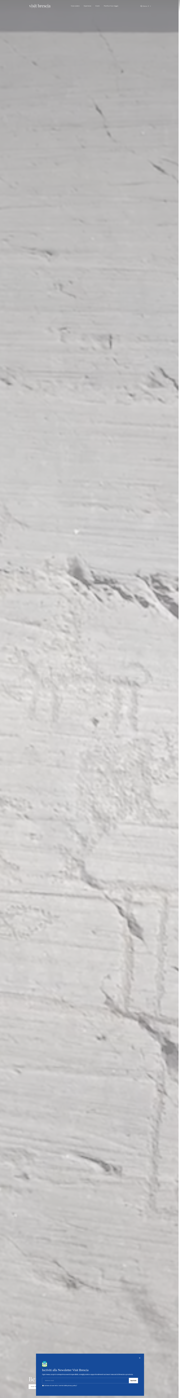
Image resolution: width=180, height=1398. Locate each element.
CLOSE (140, 1358)
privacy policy (72, 1385)
